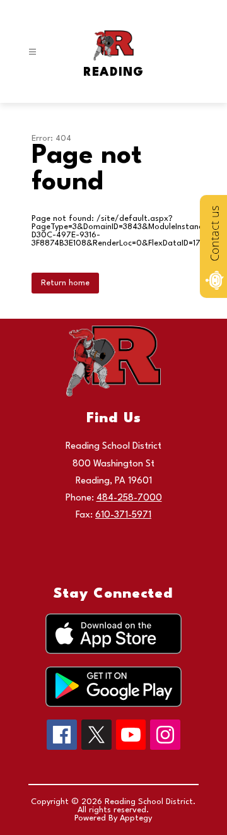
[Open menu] (32, 52)
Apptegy (136, 818)
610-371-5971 (123, 515)
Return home (65, 283)
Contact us (214, 233)
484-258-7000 (129, 498)
